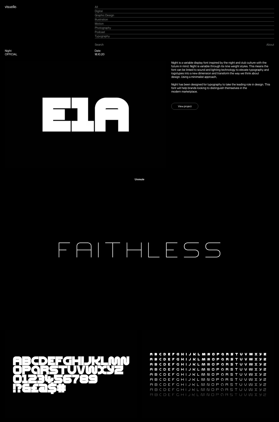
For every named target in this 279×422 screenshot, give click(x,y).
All (96, 7)
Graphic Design (104, 15)
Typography (102, 36)
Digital (99, 11)
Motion (99, 23)
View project (185, 106)
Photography (103, 28)
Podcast (100, 32)
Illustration (101, 19)
